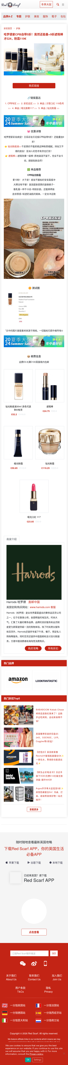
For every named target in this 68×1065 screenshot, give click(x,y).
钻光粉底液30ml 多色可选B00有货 (18, 408)
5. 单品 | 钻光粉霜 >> (48, 108)
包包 (63, 16)
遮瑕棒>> (13, 155)
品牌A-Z (7, 16)
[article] (18, 679)
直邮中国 (34, 602)
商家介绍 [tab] (11, 539)
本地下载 (58, 862)
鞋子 (54, 16)
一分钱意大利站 (18, 1020)
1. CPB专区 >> (12, 103)
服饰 (45, 16)
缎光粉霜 (18, 463)
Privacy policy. (36, 1054)
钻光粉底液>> (15, 146)
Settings (37, 1059)
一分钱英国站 (17, 1005)
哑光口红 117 (34, 516)
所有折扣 (53, 648)
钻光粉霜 (49, 463)
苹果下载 (14, 862)
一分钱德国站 (17, 1012)
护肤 (27, 16)
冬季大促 (46, 4)
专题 (18, 16)
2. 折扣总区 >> (28, 103)
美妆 (36, 16)
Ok (28, 1059)
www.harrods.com (40, 607)
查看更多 (34, 809)
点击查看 (34, 932)
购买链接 (34, 85)
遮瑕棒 (49, 406)
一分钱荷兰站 (51, 1020)
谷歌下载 (36, 862)
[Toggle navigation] (63, 4)
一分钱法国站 (51, 1005)
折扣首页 (8, 28)
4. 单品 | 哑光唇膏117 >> (24, 108)
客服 (53, 607)
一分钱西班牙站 (52, 1012)
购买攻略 (33, 648)
